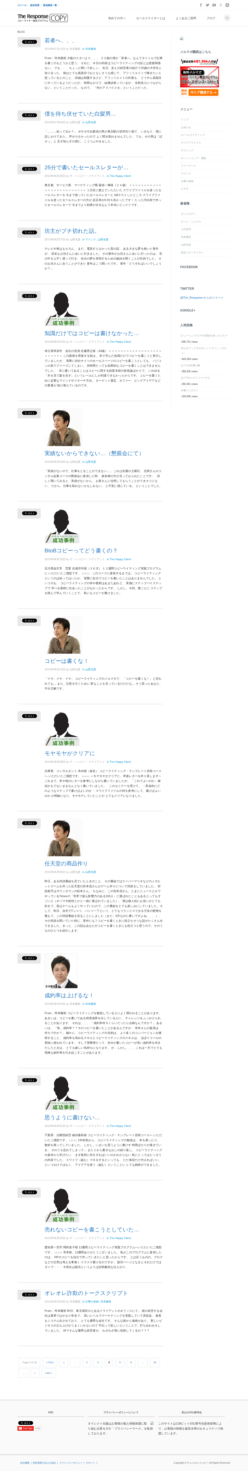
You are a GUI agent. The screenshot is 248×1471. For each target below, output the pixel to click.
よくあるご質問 (186, 18)
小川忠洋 (186, 229)
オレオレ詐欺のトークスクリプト (86, 1293)
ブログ (211, 18)
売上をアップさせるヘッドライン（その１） (203, 350)
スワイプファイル (191, 142)
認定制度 (35, 5)
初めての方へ (117, 18)
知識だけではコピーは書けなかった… (92, 333)
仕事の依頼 (92, 1301)
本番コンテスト (190, 390)
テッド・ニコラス (191, 221)
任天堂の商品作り (66, 864)
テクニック (187, 150)
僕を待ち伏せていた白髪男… (80, 114)
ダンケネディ (188, 213)
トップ (185, 119)
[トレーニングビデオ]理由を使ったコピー (204, 335)
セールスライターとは (150, 18)
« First (49, 1362)
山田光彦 (90, 122)
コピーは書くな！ (67, 661)
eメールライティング (193, 134)
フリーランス (188, 165)
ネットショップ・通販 (193, 158)
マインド (90, 239)
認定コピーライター (192, 252)
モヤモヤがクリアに (70, 753)
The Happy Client (120, 175)
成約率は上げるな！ (69, 995)
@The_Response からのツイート (202, 297)
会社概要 (24, 1463)
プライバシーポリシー (71, 1463)
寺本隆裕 (90, 48)
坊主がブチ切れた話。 (72, 231)
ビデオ (185, 188)
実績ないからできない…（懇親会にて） (94, 453)
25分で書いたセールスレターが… (86, 167)
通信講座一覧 (50, 5)
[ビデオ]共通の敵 (190, 365)
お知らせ (186, 127)
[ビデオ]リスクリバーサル (195, 377)
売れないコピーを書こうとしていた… (92, 1230)
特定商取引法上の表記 (44, 1463)
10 (154, 1362)
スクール (22, 5)
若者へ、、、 (61, 40)
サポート (90, 1463)
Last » (48, 1372)
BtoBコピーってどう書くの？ (81, 551)
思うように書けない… (72, 1117)
